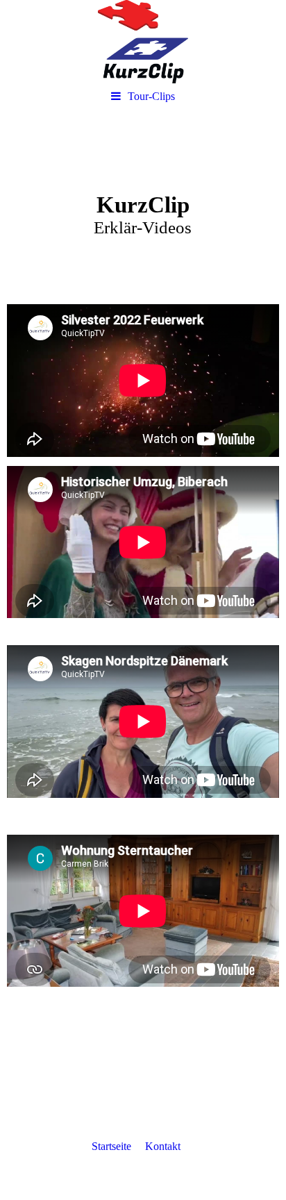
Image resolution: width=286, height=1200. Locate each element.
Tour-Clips (151, 96)
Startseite (111, 1146)
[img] (143, 41)
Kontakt (162, 1146)
